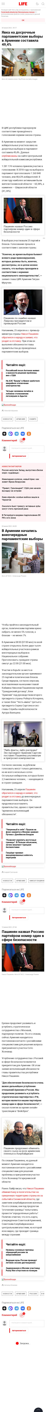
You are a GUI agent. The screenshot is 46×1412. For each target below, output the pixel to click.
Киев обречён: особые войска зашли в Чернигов (20, 498)
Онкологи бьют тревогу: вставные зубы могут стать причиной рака (21, 507)
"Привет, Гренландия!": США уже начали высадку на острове (21, 489)
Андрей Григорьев (11, 872)
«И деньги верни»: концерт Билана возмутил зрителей (19, 1373)
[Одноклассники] (28, 433)
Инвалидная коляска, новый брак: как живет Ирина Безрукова (20, 480)
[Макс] (10, 433)
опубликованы (10, 155)
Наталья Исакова (10, 1285)
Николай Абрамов (11, 410)
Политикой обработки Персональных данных (17, 12)
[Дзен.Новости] (4, 433)
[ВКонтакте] (22, 433)
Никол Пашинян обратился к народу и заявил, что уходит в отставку (20, 337)
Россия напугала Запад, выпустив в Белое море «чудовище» (22, 471)
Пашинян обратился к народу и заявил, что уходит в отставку (19, 793)
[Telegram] (16, 433)
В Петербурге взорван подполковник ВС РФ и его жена (21, 516)
